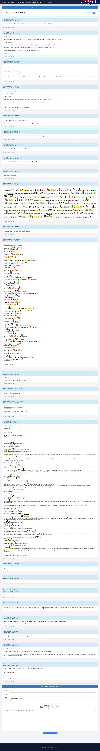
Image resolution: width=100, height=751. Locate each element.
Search (28, 7)
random (51, 2)
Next (94, 7)
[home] (90, 1)
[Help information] (95, 710)
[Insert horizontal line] (21, 710)
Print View (37, 7)
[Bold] (4, 710)
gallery (12, 2)
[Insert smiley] (32, 710)
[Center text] (29, 710)
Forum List (10, 7)
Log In (32, 7)
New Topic (23, 7)
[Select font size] (15, 710)
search (29, 2)
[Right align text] (31, 710)
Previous (90, 7)
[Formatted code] (26, 710)
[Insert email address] (20, 710)
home (4, 2)
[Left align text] (28, 710)
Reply (9, 27)
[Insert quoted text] (25, 710)
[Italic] (6, 710)
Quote (12, 27)
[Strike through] (9, 710)
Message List (17, 7)
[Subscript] (10, 710)
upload (43, 2)
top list (21, 2)
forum (36, 2)
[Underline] (7, 710)
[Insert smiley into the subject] (10, 700)
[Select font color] (14, 710)
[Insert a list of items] (23, 710)
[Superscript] (12, 710)
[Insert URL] (17, 710)
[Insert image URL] (18, 710)
